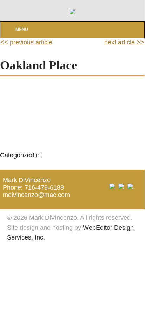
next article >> (124, 42)
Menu (21, 29)
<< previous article (26, 42)
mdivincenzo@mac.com (36, 194)
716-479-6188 (44, 187)
